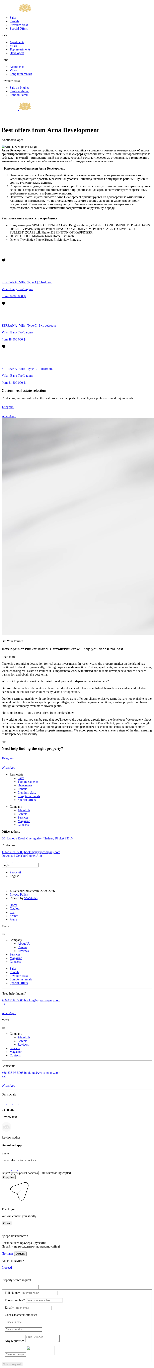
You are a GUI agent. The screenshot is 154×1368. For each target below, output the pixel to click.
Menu (13, 919)
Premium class (19, 25)
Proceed (7, 1267)
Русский (15, 872)
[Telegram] (10, 861)
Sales (13, 17)
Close (6, 1223)
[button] (4, 1202)
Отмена (20, 1253)
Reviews (23, 950)
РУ (4, 1004)
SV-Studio (30, 898)
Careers (22, 814)
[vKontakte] (15, 861)
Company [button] (16, 940)
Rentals (14, 21)
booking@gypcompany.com (42, 852)
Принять (7, 1253)
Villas (13, 45)
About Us (24, 810)
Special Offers (19, 28)
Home (13, 905)
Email (9, 1307)
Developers (17, 53)
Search (14, 915)
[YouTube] (20, 861)
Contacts (23, 824)
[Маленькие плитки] (4, 251)
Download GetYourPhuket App (22, 855)
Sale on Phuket (19, 87)
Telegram (8, 407)
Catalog (14, 908)
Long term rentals (21, 74)
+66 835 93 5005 (12, 852)
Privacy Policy (19, 894)
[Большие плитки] (4, 256)
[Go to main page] (16, 10)
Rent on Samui (19, 95)
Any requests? (14, 1341)
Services (23, 817)
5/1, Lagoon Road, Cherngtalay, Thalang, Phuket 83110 (37, 838)
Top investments (20, 49)
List (12, 912)
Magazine (24, 821)
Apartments (17, 42)
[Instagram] (4, 861)
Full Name (12, 1292)
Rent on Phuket (19, 91)
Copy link (8, 1177)
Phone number (15, 1300)
